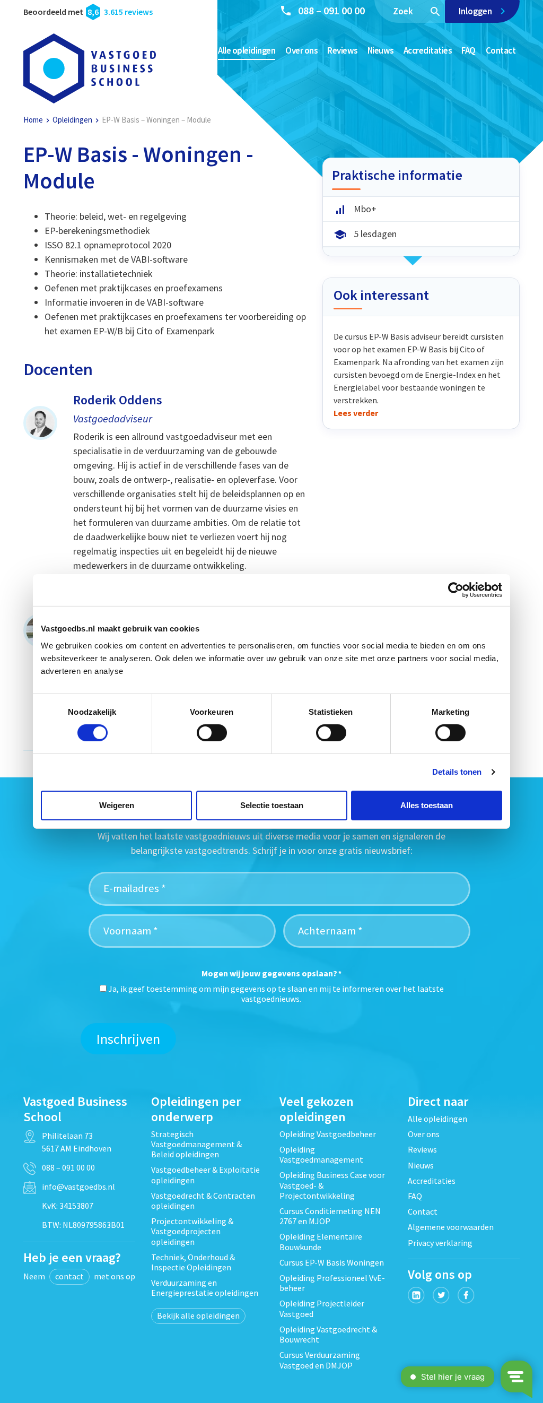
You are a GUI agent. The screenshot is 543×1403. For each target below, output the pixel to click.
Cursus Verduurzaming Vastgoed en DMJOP (319, 1359)
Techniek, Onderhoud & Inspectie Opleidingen (193, 1262)
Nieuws (380, 50)
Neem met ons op (79, 1276)
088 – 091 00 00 (331, 10)
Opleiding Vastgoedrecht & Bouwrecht (328, 1334)
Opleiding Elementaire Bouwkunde (320, 1241)
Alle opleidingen (246, 50)
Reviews (342, 50)
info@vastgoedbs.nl (78, 1186)
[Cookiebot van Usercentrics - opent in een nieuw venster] (455, 590)
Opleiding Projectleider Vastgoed (321, 1308)
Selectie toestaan (271, 805)
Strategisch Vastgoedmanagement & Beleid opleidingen (196, 1144)
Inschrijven (128, 1038)
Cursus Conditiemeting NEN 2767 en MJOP (330, 1216)
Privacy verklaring (440, 1242)
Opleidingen (72, 120)
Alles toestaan (426, 805)
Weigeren (116, 805)
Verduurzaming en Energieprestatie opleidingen (204, 1287)
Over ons (301, 50)
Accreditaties (428, 50)
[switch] (212, 732)
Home (33, 120)
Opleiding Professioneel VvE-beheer (332, 1282)
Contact (501, 50)
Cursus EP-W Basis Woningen (331, 1262)
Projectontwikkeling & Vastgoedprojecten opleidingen (192, 1231)
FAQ (468, 50)
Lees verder (356, 413)
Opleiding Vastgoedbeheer (327, 1134)
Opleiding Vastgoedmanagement (321, 1154)
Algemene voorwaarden (451, 1227)
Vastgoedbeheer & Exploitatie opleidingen (205, 1174)
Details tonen (456, 771)
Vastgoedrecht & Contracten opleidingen (203, 1200)
